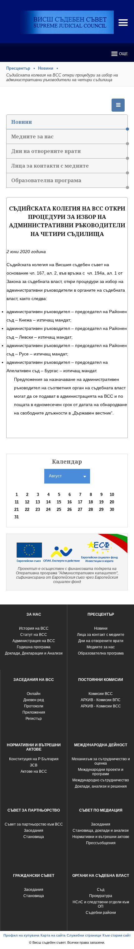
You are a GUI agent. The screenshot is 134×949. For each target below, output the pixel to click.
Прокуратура (100, 896)
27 (80, 509)
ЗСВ (33, 765)
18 (91, 502)
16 (69, 502)
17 (80, 502)
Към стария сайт (117, 935)
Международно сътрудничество (100, 780)
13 (38, 502)
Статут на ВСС (33, 634)
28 (91, 509)
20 (112, 502)
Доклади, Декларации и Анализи (34, 653)
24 (48, 509)
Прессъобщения (101, 843)
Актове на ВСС (34, 771)
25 (59, 509)
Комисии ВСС (101, 694)
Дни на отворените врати (46, 151)
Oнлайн (34, 694)
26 (69, 509)
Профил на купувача (21, 935)
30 (112, 509)
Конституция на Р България (34, 759)
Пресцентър (18, 68)
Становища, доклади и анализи (101, 830)
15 (59, 502)
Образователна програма (46, 180)
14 (48, 502)
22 (27, 509)
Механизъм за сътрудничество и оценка (101, 761)
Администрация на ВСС (33, 641)
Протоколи (33, 706)
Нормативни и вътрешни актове (100, 837)
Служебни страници (84, 935)
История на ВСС (34, 628)
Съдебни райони (101, 912)
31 (16, 517)
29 (101, 509)
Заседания (33, 830)
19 (101, 502)
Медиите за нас (32, 136)
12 (27, 502)
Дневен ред (33, 700)
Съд (100, 889)
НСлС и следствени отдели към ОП (101, 904)
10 (112, 494)
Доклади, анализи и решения (101, 786)
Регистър (34, 718)
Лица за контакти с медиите (50, 165)
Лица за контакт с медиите (100, 634)
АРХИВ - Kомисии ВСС (101, 706)
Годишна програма (33, 647)
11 (17, 502)
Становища (33, 837)
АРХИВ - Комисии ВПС (101, 700)
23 (38, 509)
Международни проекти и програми (100, 771)
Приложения (33, 712)
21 (16, 509)
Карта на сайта (53, 935)
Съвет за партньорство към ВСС (34, 824)
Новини (45, 68)
